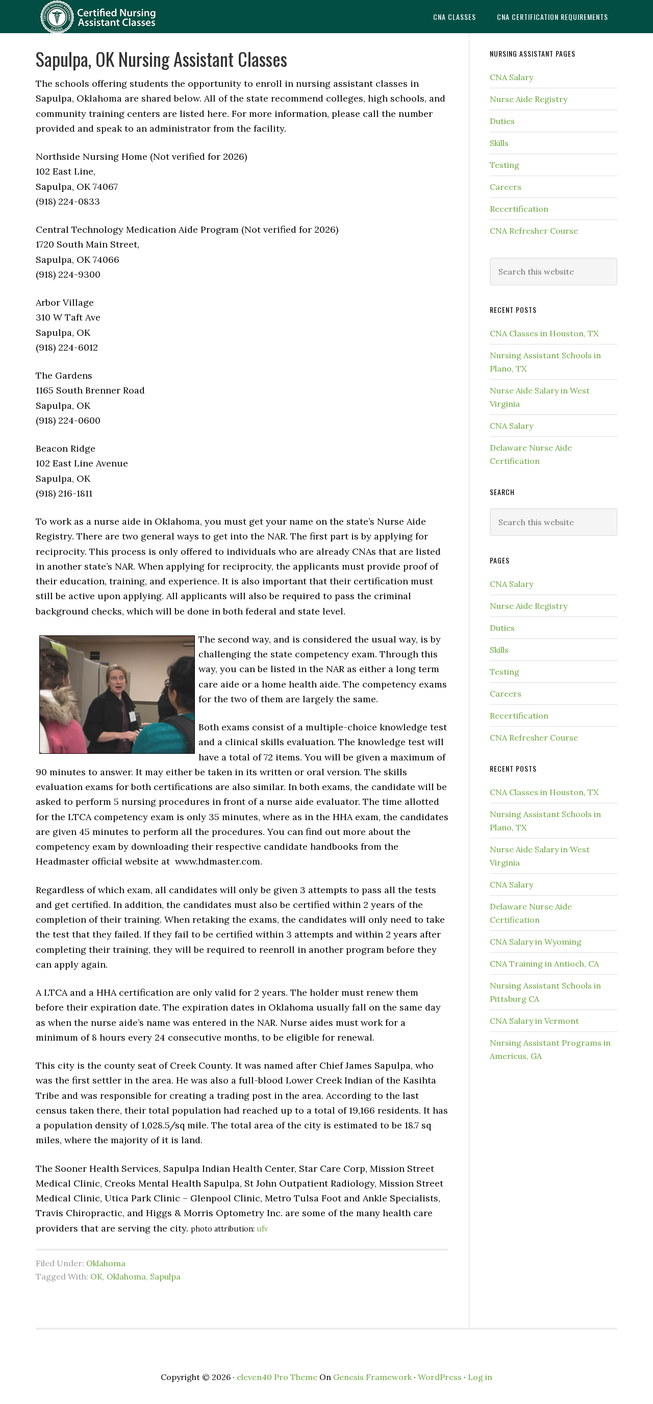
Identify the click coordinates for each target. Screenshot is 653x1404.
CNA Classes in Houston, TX (544, 333)
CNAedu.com (117, 16)
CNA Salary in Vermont (534, 1021)
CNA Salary (511, 77)
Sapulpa (165, 1276)
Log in (480, 1377)
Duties (502, 121)
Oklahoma (105, 1263)
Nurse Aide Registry (528, 99)
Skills (499, 143)
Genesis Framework (372, 1377)
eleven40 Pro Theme (277, 1377)
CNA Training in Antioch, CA (544, 963)
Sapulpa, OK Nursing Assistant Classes (161, 58)
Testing (504, 165)
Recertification (519, 209)
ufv (262, 1229)
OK (96, 1276)
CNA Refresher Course (534, 231)
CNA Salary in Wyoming (536, 942)
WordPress (440, 1377)
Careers (505, 187)
